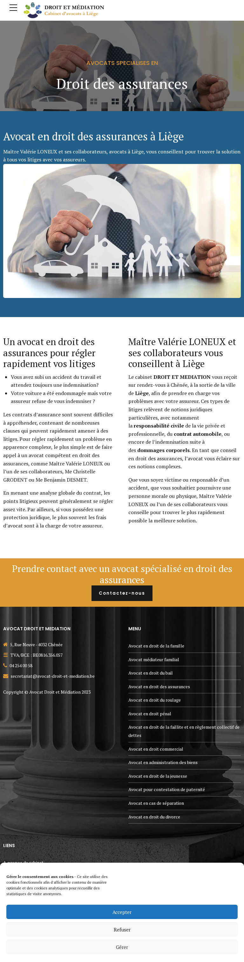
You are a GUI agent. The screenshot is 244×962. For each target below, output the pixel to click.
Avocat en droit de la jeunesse (157, 776)
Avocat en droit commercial (155, 749)
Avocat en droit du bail (150, 673)
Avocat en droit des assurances (159, 686)
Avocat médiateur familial (153, 659)
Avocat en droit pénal (149, 714)
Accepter (122, 912)
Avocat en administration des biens (163, 762)
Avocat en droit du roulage (154, 700)
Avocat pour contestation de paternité (166, 789)
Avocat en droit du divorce (154, 817)
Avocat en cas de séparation (156, 803)
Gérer (122, 947)
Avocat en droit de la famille (156, 646)
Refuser (122, 929)
